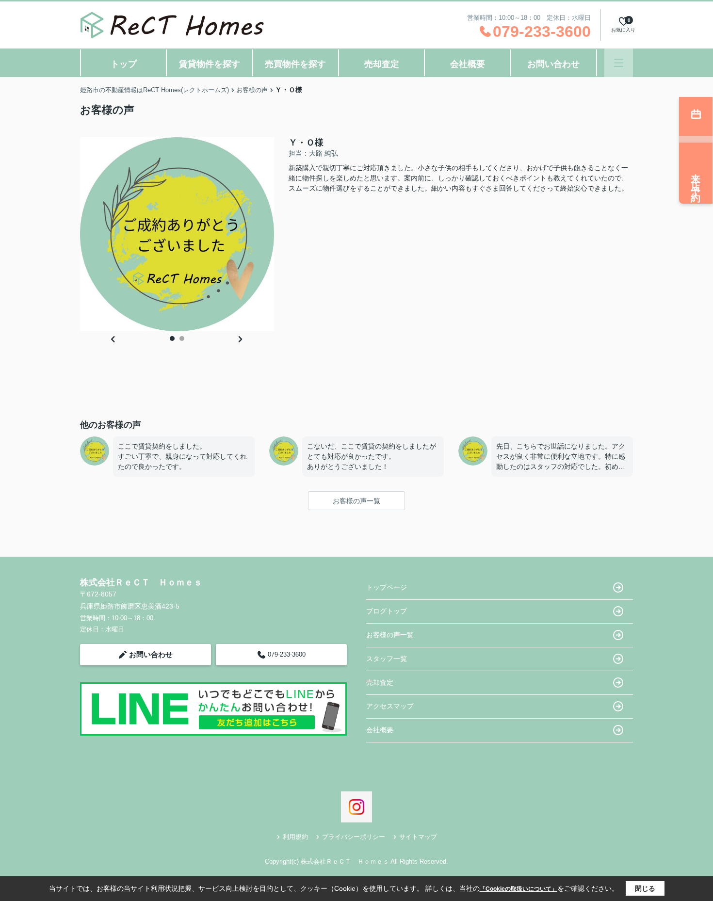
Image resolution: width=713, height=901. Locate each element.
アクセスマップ (390, 706)
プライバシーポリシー (353, 836)
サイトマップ (418, 836)
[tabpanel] (177, 234)
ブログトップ (386, 611)
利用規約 (295, 836)
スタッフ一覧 (386, 658)
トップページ (386, 587)
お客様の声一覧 (356, 501)
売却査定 (381, 64)
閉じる (645, 888)
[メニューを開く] (618, 62)
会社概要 (467, 64)
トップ (124, 64)
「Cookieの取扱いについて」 (518, 888)
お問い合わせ (553, 64)
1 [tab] (172, 338)
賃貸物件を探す (209, 64)
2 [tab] (181, 338)
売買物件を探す (295, 64)
